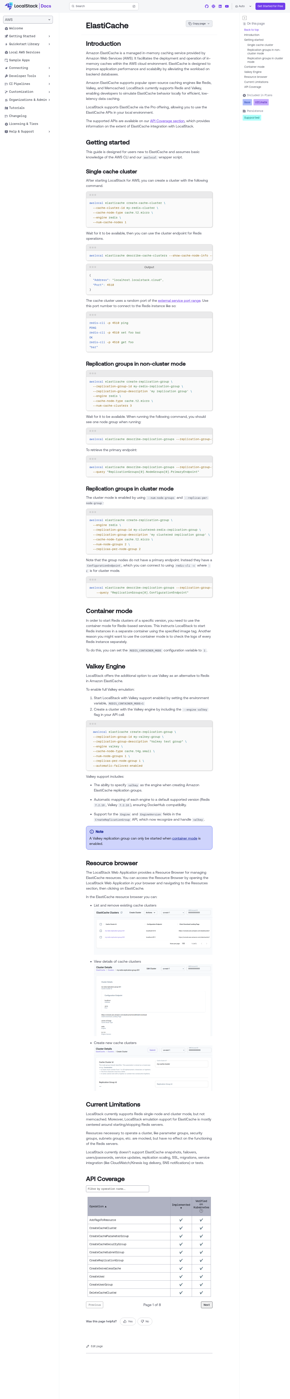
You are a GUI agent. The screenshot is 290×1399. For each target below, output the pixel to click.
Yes (130, 1321)
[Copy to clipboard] (207, 203)
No (147, 1321)
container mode (184, 838)
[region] (149, 256)
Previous (95, 1304)
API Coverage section (167, 121)
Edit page (97, 1346)
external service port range (179, 300)
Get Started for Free (270, 6)
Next (207, 1304)
